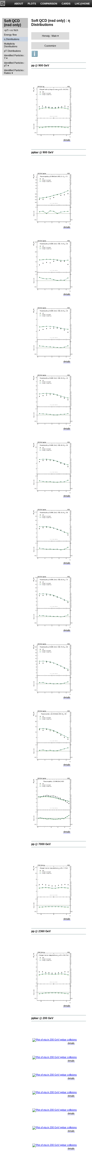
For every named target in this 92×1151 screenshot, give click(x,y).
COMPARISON (48, 3)
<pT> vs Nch (11, 30)
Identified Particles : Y (14, 56)
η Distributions (11, 39)
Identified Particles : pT (14, 64)
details (66, 140)
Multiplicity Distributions (10, 45)
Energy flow (10, 34)
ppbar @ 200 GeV (42, 1018)
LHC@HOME (82, 3)
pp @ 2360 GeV (41, 931)
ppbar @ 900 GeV (42, 152)
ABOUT (18, 3)
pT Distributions (12, 51)
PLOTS (32, 3)
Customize (50, 45)
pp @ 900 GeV (40, 65)
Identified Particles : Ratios (14, 71)
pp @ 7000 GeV (41, 844)
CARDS (66, 3)
